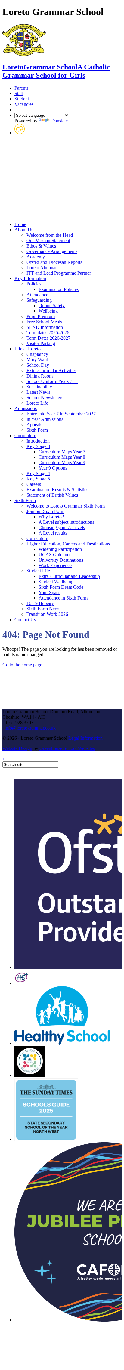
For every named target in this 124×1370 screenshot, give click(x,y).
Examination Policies (59, 289)
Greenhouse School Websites (67, 748)
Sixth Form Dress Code (61, 587)
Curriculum (25, 435)
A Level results (53, 532)
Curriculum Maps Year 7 (62, 451)
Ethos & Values (41, 245)
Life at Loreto (27, 348)
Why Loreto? (51, 516)
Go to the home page (22, 664)
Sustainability (39, 386)
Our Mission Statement (48, 240)
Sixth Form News (43, 608)
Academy (35, 256)
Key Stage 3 (38, 446)
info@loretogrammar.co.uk (30, 727)
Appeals (34, 424)
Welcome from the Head (49, 235)
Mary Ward (37, 359)
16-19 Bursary (40, 603)
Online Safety (52, 305)
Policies (33, 283)
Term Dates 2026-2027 (48, 338)
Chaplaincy (37, 354)
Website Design (17, 748)
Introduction (38, 440)
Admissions (25, 408)
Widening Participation (60, 549)
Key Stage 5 (38, 478)
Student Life (38, 570)
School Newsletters (44, 397)
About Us (23, 229)
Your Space (49, 592)
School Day (37, 365)
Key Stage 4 (38, 473)
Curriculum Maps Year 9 (62, 462)
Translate (59, 120)
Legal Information (85, 738)
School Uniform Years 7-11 (52, 381)
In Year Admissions (44, 419)
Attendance (37, 294)
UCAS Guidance (55, 554)
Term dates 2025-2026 (47, 332)
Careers (33, 484)
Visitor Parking (40, 343)
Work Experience (55, 565)
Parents (21, 88)
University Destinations (61, 560)
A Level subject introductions (66, 522)
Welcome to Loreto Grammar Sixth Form (65, 505)
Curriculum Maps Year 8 (62, 457)
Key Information (30, 278)
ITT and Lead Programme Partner (58, 273)
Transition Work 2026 (47, 614)
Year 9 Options (53, 468)
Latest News (38, 392)
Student (21, 98)
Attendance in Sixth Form (63, 597)
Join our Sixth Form (45, 511)
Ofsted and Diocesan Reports (54, 262)
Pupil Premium (40, 316)
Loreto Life (37, 403)
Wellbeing (48, 310)
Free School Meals (44, 321)
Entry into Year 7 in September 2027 (61, 413)
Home (20, 224)
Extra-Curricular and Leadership (69, 576)
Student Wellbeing (56, 581)
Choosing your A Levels (62, 527)
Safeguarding (39, 300)
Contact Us (25, 619)
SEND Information (44, 327)
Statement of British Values (52, 495)
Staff (18, 93)
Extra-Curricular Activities (51, 370)
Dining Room (39, 375)
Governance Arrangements (51, 251)
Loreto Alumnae (41, 267)
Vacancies (23, 104)
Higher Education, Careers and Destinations (68, 543)
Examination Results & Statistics (57, 489)
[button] (19, 132)
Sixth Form (37, 430)
